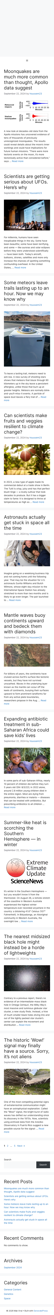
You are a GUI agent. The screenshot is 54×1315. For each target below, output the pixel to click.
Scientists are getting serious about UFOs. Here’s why (27, 182)
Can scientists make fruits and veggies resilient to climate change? (25, 424)
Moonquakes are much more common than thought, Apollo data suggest (26, 79)
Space (7, 1298)
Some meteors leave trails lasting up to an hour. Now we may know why (26, 291)
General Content (12, 1289)
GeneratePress (41, 1310)
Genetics (8, 1294)
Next (21, 1146)
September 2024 (13, 1267)
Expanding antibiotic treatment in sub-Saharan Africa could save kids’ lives (26, 727)
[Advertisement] (27, 28)
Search (7, 1159)
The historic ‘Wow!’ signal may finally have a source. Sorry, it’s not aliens (26, 1048)
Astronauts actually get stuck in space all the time (26, 522)
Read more (17, 161)
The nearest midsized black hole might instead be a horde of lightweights (27, 945)
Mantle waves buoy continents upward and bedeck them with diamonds (24, 623)
